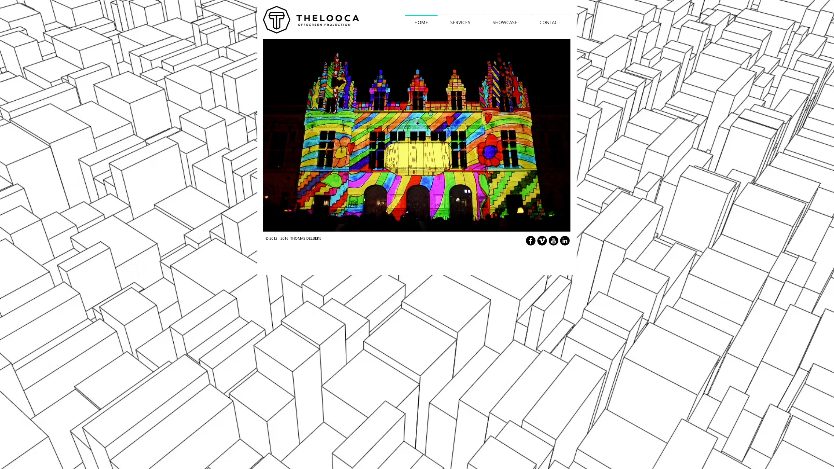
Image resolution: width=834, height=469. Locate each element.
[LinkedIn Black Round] (565, 241)
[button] (416, 135)
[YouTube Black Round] (553, 241)
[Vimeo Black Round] (542, 241)
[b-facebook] (531, 241)
